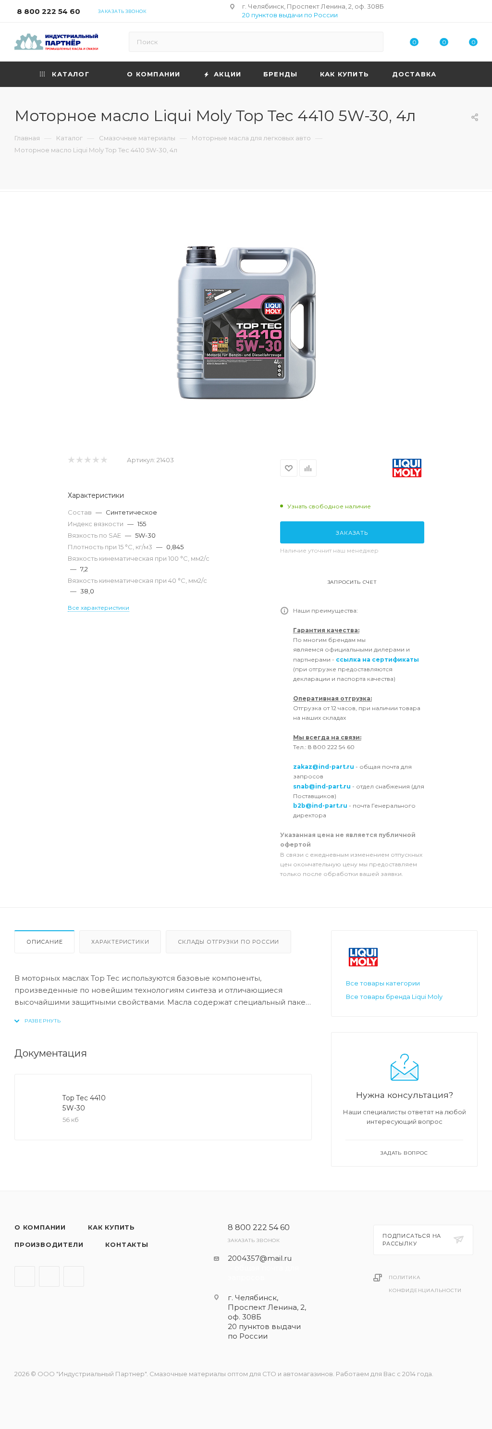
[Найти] (371, 42)
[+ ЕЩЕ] (463, 74)
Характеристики (120, 941)
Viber (49, 1276)
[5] (103, 460)
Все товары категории (383, 983)
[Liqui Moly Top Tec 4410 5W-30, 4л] (246, 323)
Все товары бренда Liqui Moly (394, 996)
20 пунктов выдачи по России (290, 15)
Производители (48, 1244)
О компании (40, 1227)
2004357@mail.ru (260, 1258)
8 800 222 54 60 (48, 11)
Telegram (24, 1276)
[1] (71, 460)
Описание (44, 941)
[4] (95, 460)
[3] (87, 460)
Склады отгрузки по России (228, 941)
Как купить (111, 1227)
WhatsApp (73, 1276)
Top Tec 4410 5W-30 (84, 1103)
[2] (79, 460)
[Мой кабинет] (473, 13)
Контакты (126, 1244)
